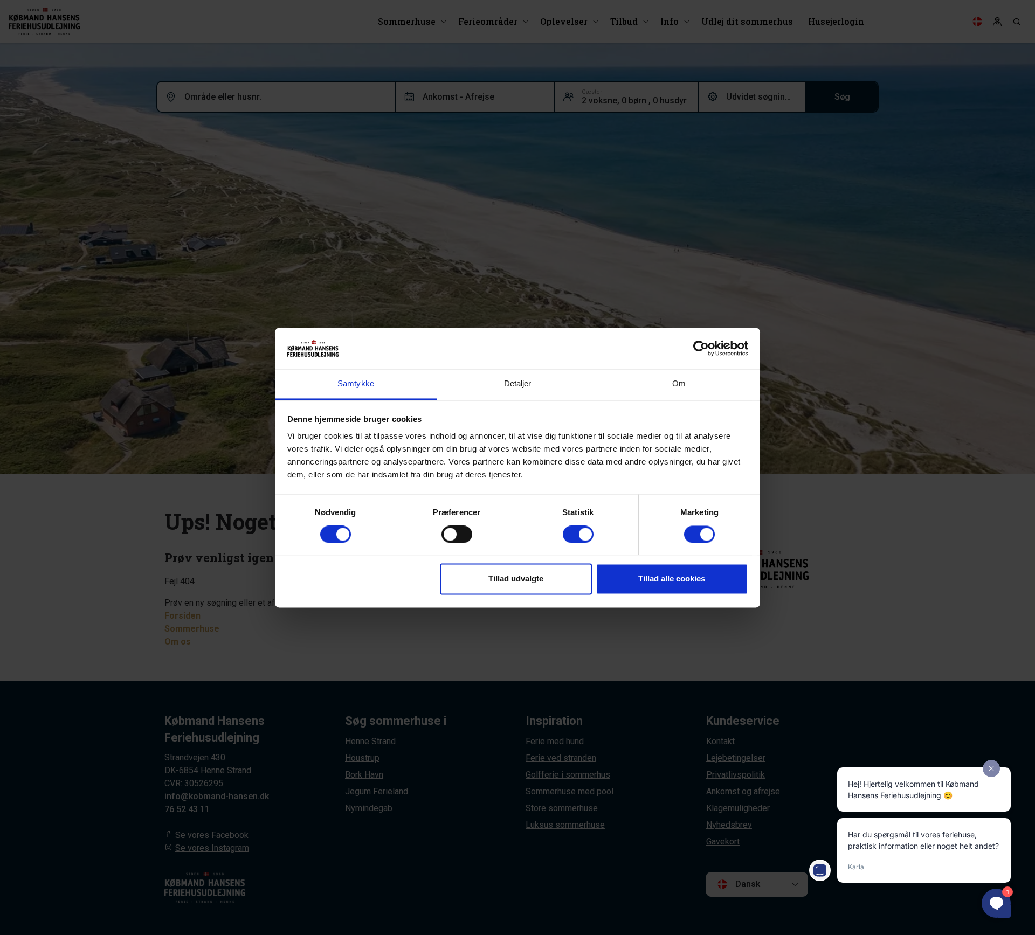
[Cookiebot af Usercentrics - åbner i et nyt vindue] (701, 348)
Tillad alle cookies (671, 579)
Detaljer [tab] (518, 384)
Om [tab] (679, 384)
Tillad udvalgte (515, 579)
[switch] (456, 534)
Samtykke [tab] (355, 384)
